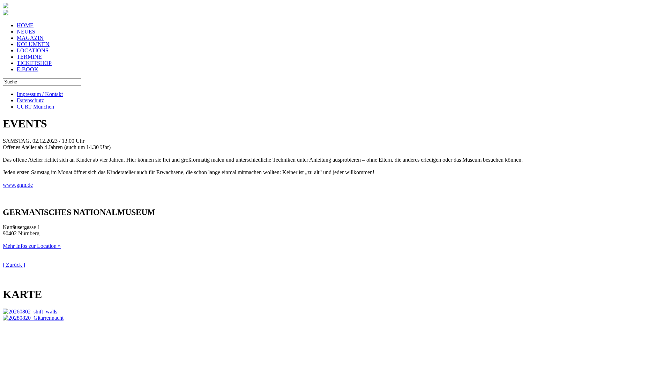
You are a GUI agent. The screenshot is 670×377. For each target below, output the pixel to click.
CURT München (35, 107)
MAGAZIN (30, 38)
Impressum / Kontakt (40, 94)
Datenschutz (30, 100)
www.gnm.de (18, 185)
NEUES (26, 32)
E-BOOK (27, 69)
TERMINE (29, 57)
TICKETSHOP (34, 63)
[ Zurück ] (14, 265)
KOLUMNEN (33, 44)
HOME (25, 25)
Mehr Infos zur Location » (32, 246)
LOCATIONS (33, 50)
